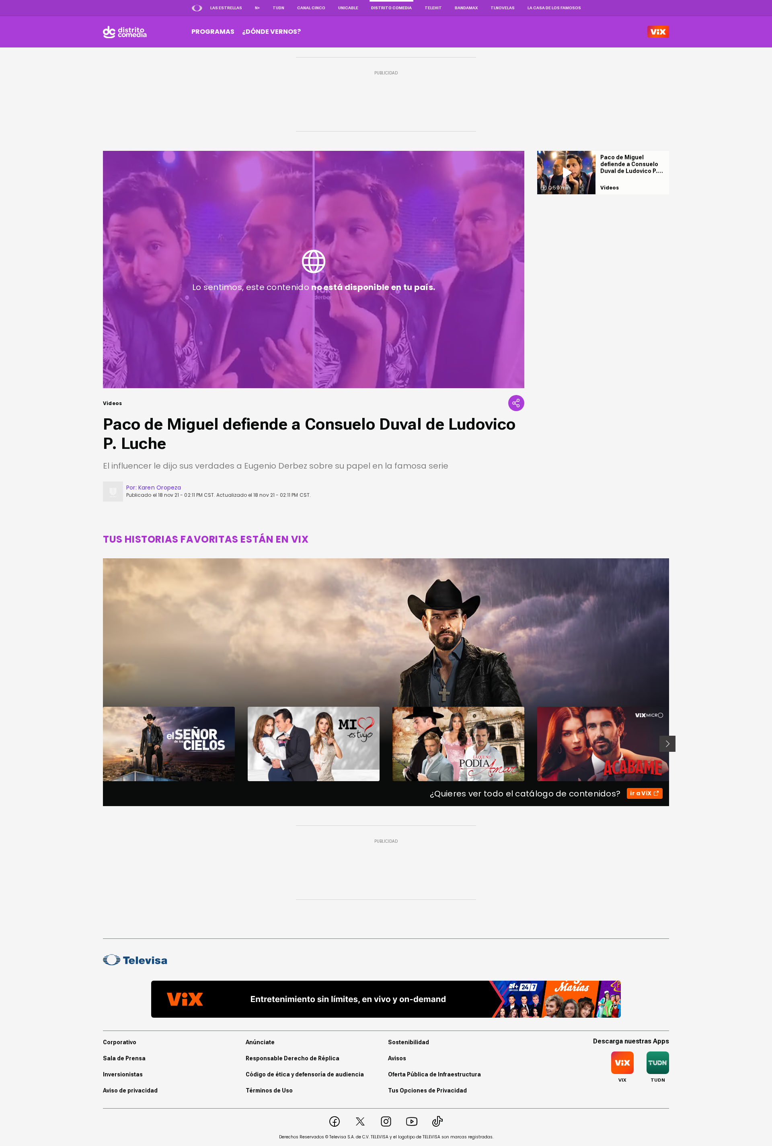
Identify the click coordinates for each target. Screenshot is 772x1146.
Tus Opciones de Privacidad (427, 1090)
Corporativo (119, 1042)
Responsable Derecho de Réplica (292, 1058)
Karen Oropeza (159, 487)
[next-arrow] (667, 744)
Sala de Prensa (124, 1058)
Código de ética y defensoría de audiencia (305, 1074)
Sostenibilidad (408, 1042)
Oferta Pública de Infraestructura (434, 1074)
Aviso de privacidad (130, 1090)
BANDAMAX (466, 8)
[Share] (516, 403)
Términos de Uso (269, 1090)
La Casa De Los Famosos (554, 8)
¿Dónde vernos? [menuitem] (271, 31)
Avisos (397, 1058)
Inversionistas (123, 1074)
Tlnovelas (503, 8)
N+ (257, 8)
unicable (348, 8)
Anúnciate (260, 1042)
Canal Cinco (311, 8)
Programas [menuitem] (212, 31)
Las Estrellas (226, 8)
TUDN (278, 8)
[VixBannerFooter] (386, 999)
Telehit (433, 8)
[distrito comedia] (125, 31)
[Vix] (658, 32)
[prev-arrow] (97, 744)
